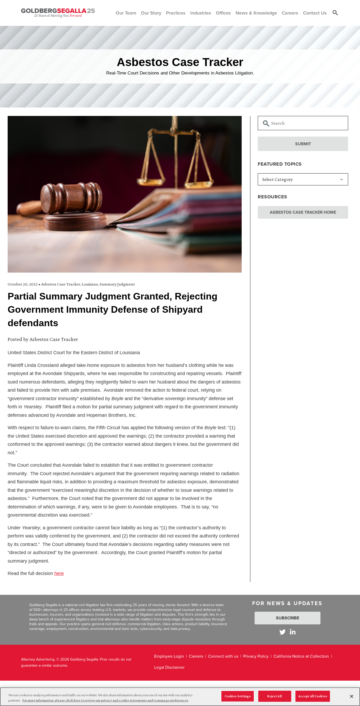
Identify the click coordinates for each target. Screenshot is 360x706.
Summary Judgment (117, 284)
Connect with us (223, 656)
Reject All (274, 696)
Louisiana (90, 284)
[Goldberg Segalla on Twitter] (282, 632)
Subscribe (287, 618)
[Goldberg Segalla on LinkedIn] (292, 632)
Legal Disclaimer (169, 667)
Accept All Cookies (312, 696)
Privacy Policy (256, 656)
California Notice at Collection (301, 656)
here (59, 573)
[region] (180, 696)
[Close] (351, 696)
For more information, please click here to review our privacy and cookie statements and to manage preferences (105, 700)
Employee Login (169, 656)
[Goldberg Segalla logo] (58, 13)
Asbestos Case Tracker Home (303, 212)
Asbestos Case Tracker (60, 284)
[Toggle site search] (335, 13)
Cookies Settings (238, 696)
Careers (196, 656)
